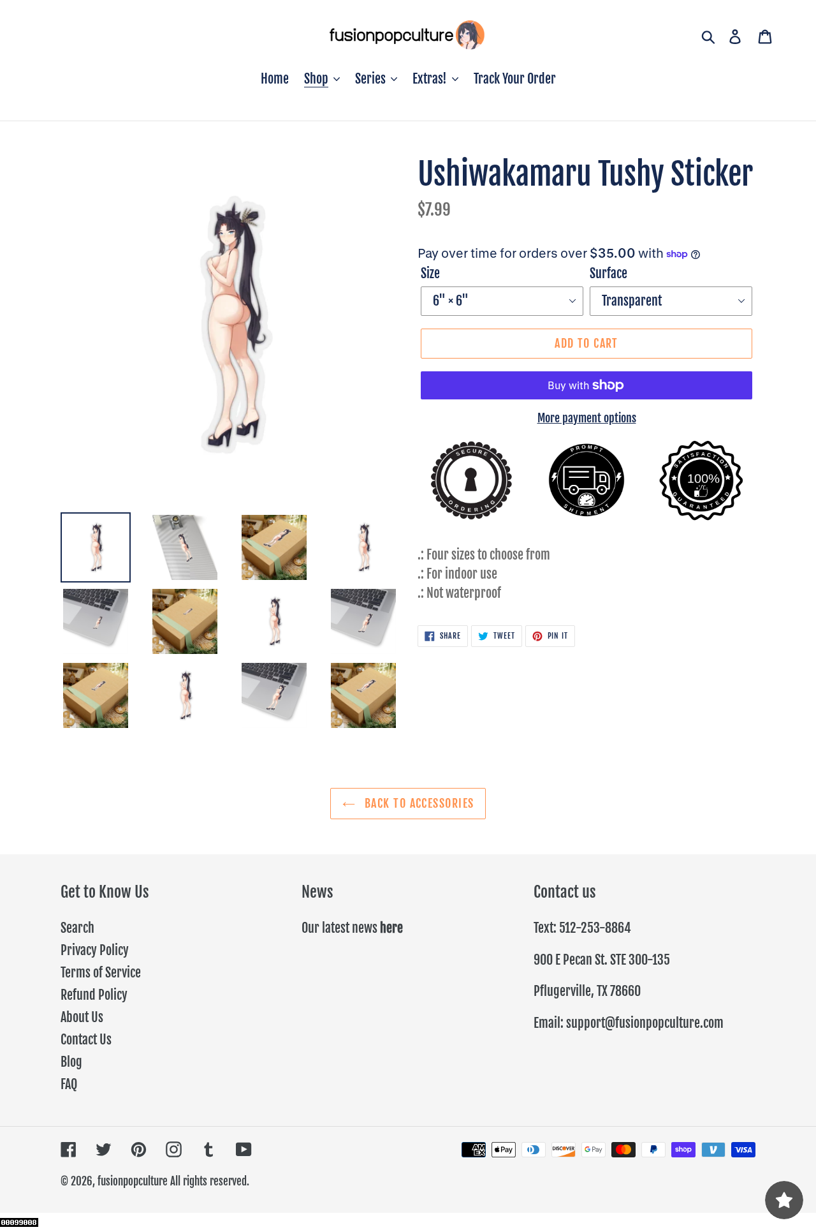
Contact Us (86, 1040)
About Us (82, 1017)
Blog (71, 1062)
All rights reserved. (209, 1181)
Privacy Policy (95, 950)
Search (77, 928)
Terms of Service (101, 973)
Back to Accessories (417, 803)
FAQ (69, 1084)
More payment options (586, 418)
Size (430, 273)
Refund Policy (94, 995)
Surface (608, 273)
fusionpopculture (133, 1181)
